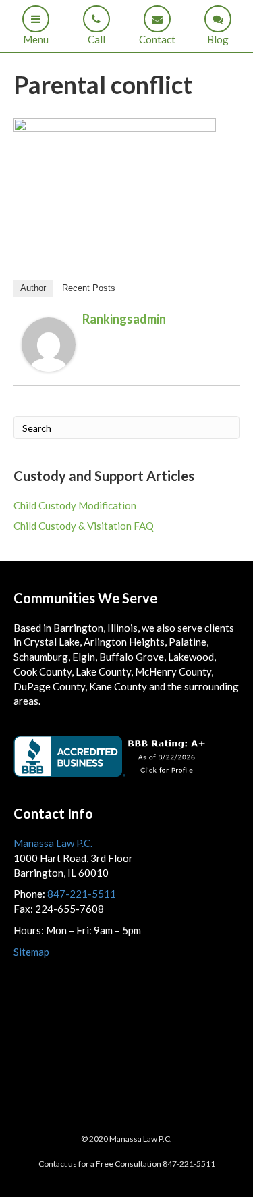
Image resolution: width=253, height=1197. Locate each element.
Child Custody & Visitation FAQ (83, 525)
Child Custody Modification (74, 505)
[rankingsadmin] (49, 343)
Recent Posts (88, 288)
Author (33, 288)
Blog (218, 39)
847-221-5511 (81, 894)
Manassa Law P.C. (52, 843)
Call (96, 39)
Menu (36, 39)
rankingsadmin (124, 318)
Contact (157, 39)
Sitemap (31, 952)
